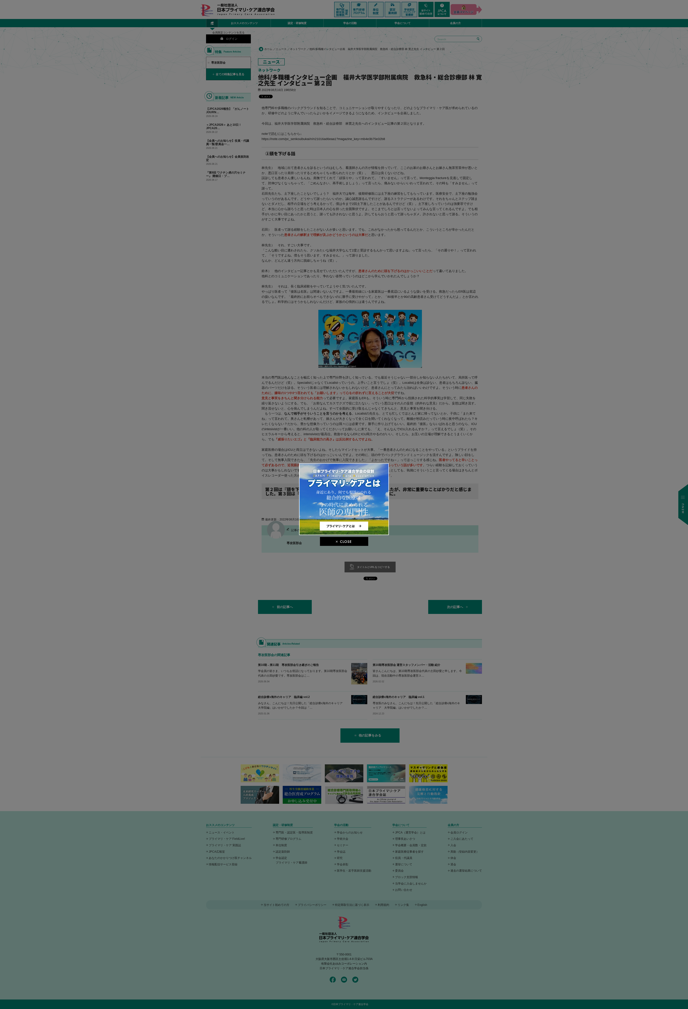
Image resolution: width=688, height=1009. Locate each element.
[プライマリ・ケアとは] (344, 534)
